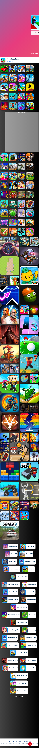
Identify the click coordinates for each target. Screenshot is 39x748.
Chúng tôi (4, 743)
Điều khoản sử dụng (28, 743)
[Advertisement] (19, 717)
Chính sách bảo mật (14, 743)
